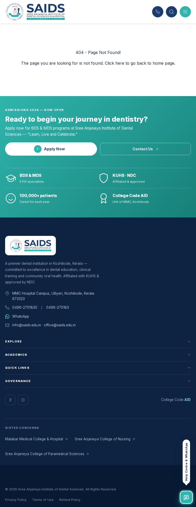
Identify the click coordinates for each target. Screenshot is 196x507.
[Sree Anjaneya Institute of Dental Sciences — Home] (35, 11)
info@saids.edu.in (26, 325)
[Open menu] (185, 11)
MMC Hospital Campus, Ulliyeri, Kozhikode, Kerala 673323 (53, 296)
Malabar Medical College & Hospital (34, 439)
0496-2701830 (24, 307)
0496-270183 (57, 307)
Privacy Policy (16, 500)
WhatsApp (20, 316)
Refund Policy (69, 500)
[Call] (157, 11)
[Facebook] (10, 400)
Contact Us (142, 149)
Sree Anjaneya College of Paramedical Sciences (44, 454)
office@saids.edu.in (60, 325)
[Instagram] (23, 400)
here (119, 63)
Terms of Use (43, 500)
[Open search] (171, 11)
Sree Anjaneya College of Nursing (102, 439)
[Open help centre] (186, 497)
